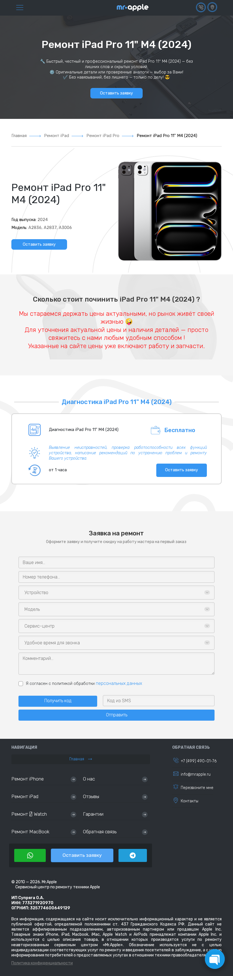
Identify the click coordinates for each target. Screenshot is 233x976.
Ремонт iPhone (27, 779)
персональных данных (119, 683)
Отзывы (91, 796)
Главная (19, 135)
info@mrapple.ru (196, 774)
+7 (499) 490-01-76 (199, 761)
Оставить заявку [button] (116, 93)
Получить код (58, 700)
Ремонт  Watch (29, 814)
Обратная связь (99, 831)
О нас (89, 779)
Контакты (189, 801)
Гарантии (93, 814)
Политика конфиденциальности (42, 963)
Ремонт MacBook (30, 831)
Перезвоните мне (197, 787)
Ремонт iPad (56, 135)
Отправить (116, 715)
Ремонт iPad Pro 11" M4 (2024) (167, 135)
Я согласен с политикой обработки (84, 683)
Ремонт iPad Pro (102, 135)
